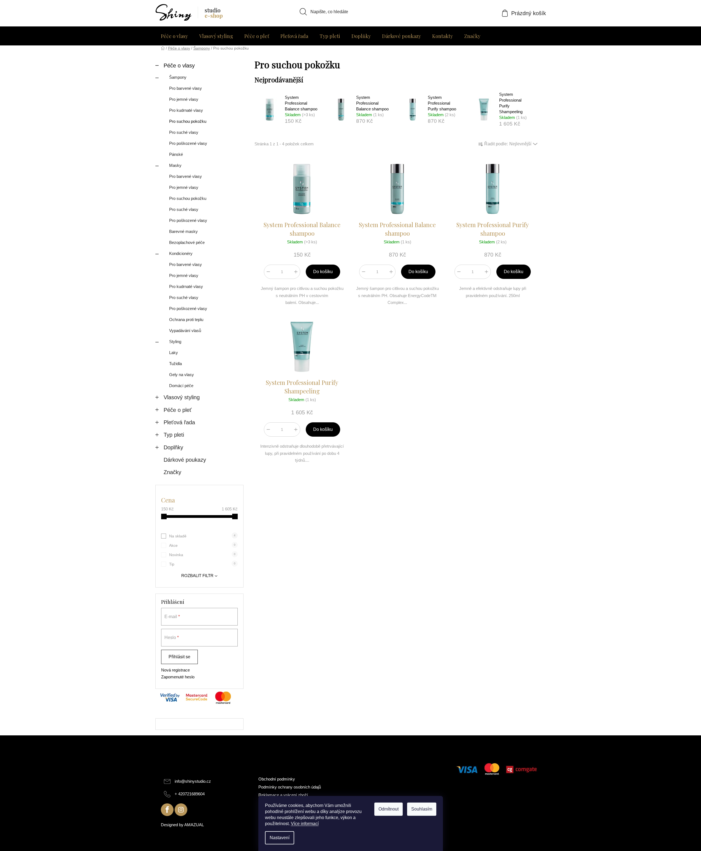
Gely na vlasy (181, 374)
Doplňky (173, 447)
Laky (173, 352)
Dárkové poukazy (185, 460)
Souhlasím (421, 809)
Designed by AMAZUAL (182, 824)
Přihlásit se (179, 656)
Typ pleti (174, 435)
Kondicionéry (181, 253)
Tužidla (175, 363)
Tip (202, 564)
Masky (175, 165)
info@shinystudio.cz (193, 781)
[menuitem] (174, 36)
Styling (175, 341)
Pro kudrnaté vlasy (186, 110)
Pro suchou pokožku (187, 121)
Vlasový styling (182, 397)
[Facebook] (167, 809)
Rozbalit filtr (197, 575)
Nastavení (279, 837)
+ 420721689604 (190, 794)
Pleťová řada (179, 422)
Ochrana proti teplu (186, 319)
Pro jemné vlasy (183, 99)
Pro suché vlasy (183, 132)
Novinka (202, 555)
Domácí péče (181, 385)
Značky (172, 472)
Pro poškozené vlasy (188, 143)
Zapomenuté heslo (177, 677)
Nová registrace (175, 670)
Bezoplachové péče (187, 242)
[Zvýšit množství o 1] (296, 272)
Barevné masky (183, 231)
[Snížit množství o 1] (268, 272)
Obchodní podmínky (276, 779)
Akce (202, 545)
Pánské (176, 154)
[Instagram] (181, 809)
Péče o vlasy (179, 65)
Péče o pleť (178, 410)
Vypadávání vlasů (185, 330)
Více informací (305, 823)
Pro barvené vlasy (185, 88)
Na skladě (202, 536)
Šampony (177, 77)
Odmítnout (388, 809)
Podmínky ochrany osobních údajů (289, 787)
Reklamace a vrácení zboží (283, 795)
